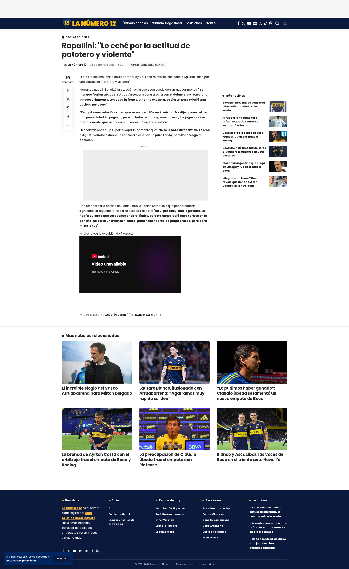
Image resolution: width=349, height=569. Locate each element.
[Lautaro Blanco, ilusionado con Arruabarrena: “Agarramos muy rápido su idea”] (174, 362)
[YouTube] (249, 23)
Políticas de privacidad (21, 560)
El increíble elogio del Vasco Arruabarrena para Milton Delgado (97, 390)
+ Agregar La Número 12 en (144, 65)
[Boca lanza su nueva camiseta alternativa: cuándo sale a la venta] (278, 106)
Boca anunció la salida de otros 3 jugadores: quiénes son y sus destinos (244, 151)
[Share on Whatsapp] (68, 107)
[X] (243, 23)
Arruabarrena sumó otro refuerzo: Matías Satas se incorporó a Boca (240, 121)
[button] (61, 559)
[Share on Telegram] (68, 116)
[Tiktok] (265, 23)
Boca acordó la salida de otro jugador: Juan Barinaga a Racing (242, 136)
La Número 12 (77, 65)
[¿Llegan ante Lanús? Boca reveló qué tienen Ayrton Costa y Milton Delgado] (278, 181)
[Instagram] (260, 23)
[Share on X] (68, 98)
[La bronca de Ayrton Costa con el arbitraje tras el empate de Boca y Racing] (97, 429)
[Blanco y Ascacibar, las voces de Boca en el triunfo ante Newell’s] (252, 429)
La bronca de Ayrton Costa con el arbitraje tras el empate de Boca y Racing (96, 460)
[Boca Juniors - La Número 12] (89, 23)
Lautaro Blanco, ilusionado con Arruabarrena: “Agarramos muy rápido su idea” (171, 393)
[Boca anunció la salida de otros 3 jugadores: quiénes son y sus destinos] (278, 151)
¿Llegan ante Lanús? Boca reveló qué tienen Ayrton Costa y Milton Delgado (240, 182)
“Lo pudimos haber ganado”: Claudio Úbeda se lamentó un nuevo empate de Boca (246, 393)
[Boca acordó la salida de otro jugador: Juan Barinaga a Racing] (278, 136)
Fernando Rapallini (145, 314)
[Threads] (271, 23)
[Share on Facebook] (68, 90)
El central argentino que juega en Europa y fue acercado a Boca (243, 167)
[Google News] (255, 23)
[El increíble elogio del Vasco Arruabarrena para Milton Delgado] (97, 362)
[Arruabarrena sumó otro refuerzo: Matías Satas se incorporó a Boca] (278, 121)
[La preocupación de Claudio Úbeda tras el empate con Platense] (174, 429)
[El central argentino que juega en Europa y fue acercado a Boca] (278, 166)
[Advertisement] (174, 8)
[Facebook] (238, 23)
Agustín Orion (115, 314)
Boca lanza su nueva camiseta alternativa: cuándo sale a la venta (243, 106)
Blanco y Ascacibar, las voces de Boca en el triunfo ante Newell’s (250, 457)
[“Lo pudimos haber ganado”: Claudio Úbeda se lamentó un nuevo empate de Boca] (252, 362)
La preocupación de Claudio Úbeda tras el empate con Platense (167, 460)
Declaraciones (77, 37)
